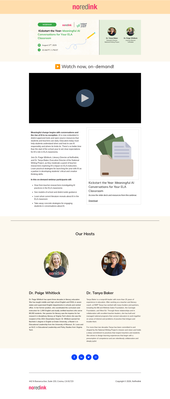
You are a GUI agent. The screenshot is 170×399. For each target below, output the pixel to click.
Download (93, 201)
